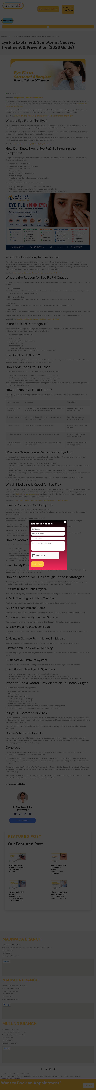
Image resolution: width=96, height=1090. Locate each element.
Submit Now (37, 564)
